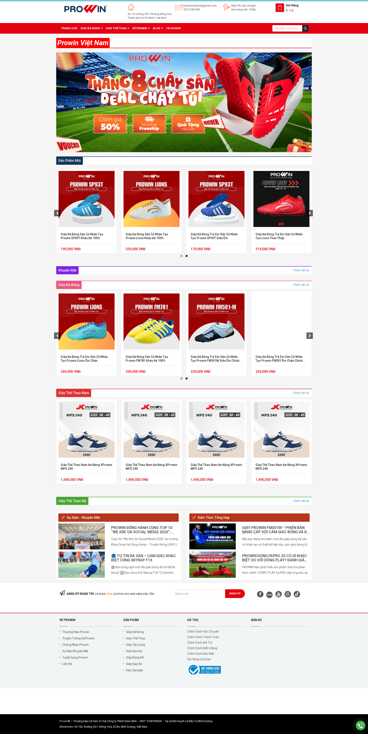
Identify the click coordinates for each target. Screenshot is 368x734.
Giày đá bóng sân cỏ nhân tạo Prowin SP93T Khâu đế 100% (277, 358)
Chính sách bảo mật (200, 653)
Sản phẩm (131, 620)
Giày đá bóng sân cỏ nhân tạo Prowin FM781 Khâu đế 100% (82, 358)
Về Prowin (67, 620)
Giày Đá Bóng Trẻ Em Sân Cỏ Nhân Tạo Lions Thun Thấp (214, 236)
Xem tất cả (301, 270)
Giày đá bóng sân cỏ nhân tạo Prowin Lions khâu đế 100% (82, 236)
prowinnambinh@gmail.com (200, 5)
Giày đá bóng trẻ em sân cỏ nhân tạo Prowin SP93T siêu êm (149, 236)
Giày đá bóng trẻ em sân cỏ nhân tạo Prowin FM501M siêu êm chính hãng (150, 359)
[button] (181, 256)
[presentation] (57, 213)
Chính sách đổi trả (199, 642)
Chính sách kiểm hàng (202, 648)
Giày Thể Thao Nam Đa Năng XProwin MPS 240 (281, 236)
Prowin (63, 721)
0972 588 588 (192, 9)
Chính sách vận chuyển (203, 631)
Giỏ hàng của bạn (199, 659)
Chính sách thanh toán (203, 637)
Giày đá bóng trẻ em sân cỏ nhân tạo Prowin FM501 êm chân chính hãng (214, 359)
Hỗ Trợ (192, 620)
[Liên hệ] (360, 725)
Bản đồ (256, 620)
